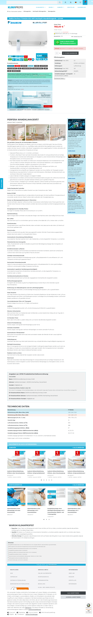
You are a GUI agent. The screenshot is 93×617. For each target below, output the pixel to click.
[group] (16, 497)
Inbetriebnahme (42, 75)
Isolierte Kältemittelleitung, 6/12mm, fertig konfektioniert (36, 472)
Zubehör (60, 7)
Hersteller (70, 7)
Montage (35, 75)
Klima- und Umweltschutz (46, 587)
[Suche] (59, 2)
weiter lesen (71, 150)
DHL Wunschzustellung (48, 612)
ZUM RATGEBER (1, 183)
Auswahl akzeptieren (73, 597)
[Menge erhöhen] (59, 53)
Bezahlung (41, 583)
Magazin (71, 576)
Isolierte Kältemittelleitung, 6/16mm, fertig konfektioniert (76, 472)
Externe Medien (33, 612)
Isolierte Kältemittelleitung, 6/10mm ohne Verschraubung (16, 472)
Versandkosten (66, 32)
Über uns (72, 573)
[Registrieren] (70, 2)
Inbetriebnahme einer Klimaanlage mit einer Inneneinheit (13, 510)
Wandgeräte (51, 11)
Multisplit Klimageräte (39, 11)
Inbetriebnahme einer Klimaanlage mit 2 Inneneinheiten (74, 510)
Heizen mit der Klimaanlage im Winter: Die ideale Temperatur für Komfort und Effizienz (75, 162)
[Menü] (91, 603)
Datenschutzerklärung (18, 580)
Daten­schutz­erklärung (34, 609)
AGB (11, 573)
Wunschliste (77, 36)
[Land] (75, 2)
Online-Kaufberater (44, 573)
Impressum (13, 576)
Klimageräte (40, 7)
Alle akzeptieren (73, 593)
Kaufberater (82, 7)
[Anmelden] (65, 2)
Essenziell (12, 612)
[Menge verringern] (61, 53)
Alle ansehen (78, 447)
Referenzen (73, 583)
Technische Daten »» (59, 78)
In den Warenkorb (71, 53)
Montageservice (43, 576)
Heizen (51, 7)
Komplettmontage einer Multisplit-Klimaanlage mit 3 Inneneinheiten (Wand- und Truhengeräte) (56, 511)
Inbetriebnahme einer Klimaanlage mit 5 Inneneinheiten (33, 510)
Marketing (22, 612)
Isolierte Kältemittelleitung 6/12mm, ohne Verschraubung (56, 472)
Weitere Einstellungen (32, 614)
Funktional (21, 614)
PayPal (12, 614)
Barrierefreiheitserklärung (19, 583)
